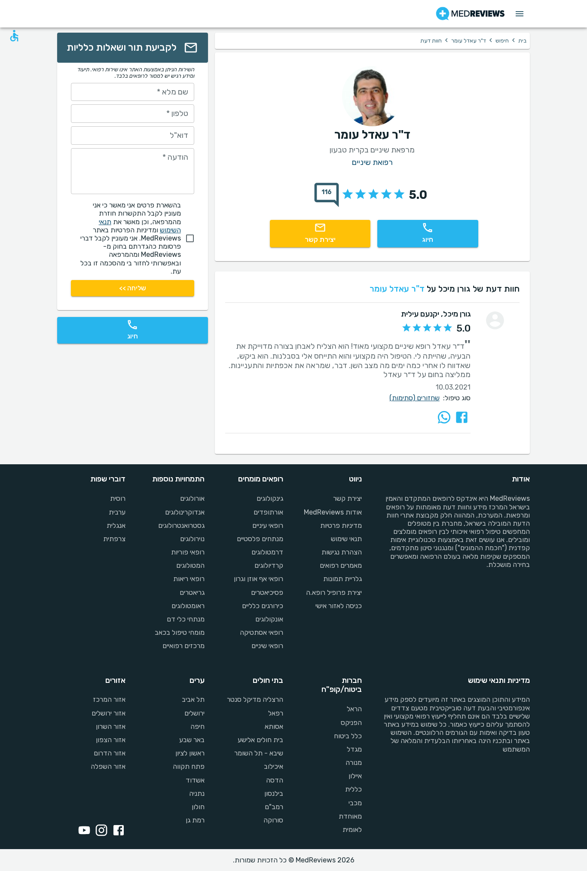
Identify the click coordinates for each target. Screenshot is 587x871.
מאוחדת (350, 816)
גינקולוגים (270, 498)
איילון (355, 776)
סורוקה (273, 820)
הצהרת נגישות (341, 552)
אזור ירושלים (108, 713)
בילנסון (273, 793)
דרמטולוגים (267, 552)
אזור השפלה (108, 766)
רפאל (275, 713)
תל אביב (193, 699)
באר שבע (191, 740)
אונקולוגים (269, 619)
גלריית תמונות (342, 579)
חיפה (197, 726)
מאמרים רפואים (341, 565)
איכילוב (273, 766)
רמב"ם (274, 807)
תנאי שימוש (346, 539)
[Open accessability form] (14, 36)
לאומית (352, 829)
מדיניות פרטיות (341, 525)
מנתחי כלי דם (185, 619)
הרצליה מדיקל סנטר (255, 699)
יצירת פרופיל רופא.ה (334, 592)
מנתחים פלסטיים (260, 539)
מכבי (355, 803)
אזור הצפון (110, 740)
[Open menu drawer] (519, 13)
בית (522, 40)
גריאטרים (192, 592)
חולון (198, 807)
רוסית (117, 498)
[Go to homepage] (470, 13)
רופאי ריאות (188, 579)
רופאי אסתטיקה (261, 632)
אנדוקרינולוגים (184, 512)
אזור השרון (110, 726)
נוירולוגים (192, 539)
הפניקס (351, 723)
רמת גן (195, 820)
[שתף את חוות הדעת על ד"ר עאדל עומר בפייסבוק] (462, 417)
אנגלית (116, 525)
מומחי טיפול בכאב (179, 632)
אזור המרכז (109, 699)
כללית (353, 789)
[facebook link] (116, 831)
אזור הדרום (109, 753)
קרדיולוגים (268, 565)
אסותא (274, 726)
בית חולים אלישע (260, 740)
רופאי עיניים (267, 525)
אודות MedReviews (333, 512)
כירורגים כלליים (262, 606)
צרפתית (114, 539)
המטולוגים (190, 565)
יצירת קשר (347, 498)
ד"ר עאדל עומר (468, 40)
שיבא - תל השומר (258, 753)
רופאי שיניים (267, 646)
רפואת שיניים (372, 162)
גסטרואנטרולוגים (181, 525)
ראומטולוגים (187, 606)
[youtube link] (82, 831)
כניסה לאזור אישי (338, 606)
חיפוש (502, 40)
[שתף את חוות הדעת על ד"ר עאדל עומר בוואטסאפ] (444, 417)
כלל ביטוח (348, 736)
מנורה (353, 762)
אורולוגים (192, 498)
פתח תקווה (188, 766)
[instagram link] (99, 831)
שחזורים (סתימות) (414, 398)
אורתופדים (268, 512)
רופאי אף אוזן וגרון (258, 579)
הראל (354, 709)
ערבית (117, 512)
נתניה (196, 793)
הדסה (274, 780)
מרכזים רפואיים (183, 646)
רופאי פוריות (187, 552)
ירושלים (194, 713)
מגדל (354, 749)
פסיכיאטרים (267, 592)
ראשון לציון (189, 753)
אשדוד (195, 780)
